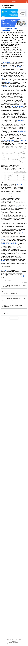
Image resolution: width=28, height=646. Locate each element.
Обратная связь (14, 642)
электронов (18, 206)
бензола (3, 239)
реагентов (4, 221)
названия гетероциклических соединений (13, 140)
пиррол (3, 66)
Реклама (14, 641)
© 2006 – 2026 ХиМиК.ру (14, 639)
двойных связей (21, 184)
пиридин (20, 120)
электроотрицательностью (9, 243)
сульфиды (23, 276)
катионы (3, 260)
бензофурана (20, 106)
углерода (13, 242)
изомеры (13, 106)
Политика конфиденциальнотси (14, 643)
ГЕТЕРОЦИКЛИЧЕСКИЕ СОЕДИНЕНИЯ (9, 29)
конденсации (9, 109)
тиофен (19, 66)
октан (15, 139)
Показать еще (14, 318)
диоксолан (4, 86)
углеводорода (22, 131)
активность (20, 232)
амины (13, 276)
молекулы (20, 89)
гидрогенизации (6, 78)
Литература (7, 280)
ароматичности (5, 270)
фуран (12, 66)
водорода (8, 82)
